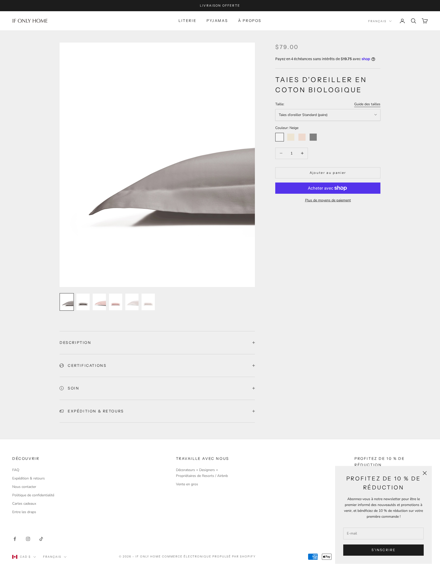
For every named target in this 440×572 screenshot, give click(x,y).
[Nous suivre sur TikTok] (41, 538)
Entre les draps (24, 512)
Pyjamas (217, 20)
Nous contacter (24, 486)
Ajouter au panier (328, 173)
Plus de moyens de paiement (328, 200)
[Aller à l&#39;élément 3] (99, 302)
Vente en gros (187, 484)
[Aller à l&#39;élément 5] (132, 302)
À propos (250, 20)
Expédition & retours (28, 478)
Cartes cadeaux (24, 503)
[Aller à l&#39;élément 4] (115, 302)
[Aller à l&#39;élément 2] (83, 302)
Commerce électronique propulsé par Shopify (209, 556)
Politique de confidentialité (33, 495)
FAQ (15, 469)
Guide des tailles (367, 104)
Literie (187, 20)
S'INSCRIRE (383, 550)
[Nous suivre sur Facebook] (14, 538)
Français (377, 21)
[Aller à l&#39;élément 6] (148, 302)
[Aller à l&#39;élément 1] (67, 302)
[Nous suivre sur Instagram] (28, 538)
